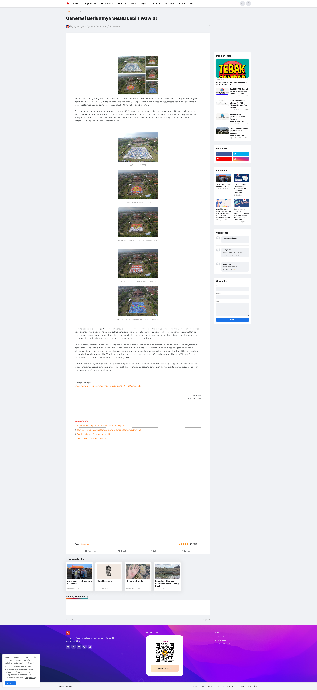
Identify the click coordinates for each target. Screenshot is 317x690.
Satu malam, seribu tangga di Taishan (79, 582)
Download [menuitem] (108, 4)
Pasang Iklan (252, 686)
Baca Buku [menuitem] (169, 3)
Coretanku (77, 11)
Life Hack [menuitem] (156, 3)
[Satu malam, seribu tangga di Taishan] (79, 571)
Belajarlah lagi (30, 678)
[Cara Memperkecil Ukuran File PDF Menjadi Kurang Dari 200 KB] (222, 103)
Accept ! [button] (10, 683)
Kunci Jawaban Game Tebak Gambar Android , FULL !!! (231, 83)
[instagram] (241, 159)
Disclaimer (231, 686)
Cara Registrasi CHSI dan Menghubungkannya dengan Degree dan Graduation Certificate (241, 214)
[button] (242, 3)
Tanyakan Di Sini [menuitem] (185, 3)
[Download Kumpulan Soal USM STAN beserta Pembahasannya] (222, 130)
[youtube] (224, 159)
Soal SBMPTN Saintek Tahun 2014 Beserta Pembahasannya (239, 91)
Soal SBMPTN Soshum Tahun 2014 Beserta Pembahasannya (239, 117)
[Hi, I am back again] (138, 571)
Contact (211, 686)
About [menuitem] (76, 3)
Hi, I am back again (134, 581)
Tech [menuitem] (132, 3)
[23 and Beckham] (109, 571)
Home (195, 686)
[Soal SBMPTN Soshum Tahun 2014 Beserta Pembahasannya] (222, 116)
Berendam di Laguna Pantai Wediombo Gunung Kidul (101, 425)
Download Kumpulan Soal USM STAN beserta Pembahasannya (239, 131)
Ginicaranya (219, 636)
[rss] (90, 647)
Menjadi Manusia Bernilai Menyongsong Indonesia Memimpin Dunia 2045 (110, 430)
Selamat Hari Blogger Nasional (91, 438)
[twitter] (241, 154)
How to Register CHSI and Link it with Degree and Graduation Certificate (240, 188)
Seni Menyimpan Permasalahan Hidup (94, 434)
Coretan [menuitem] (120, 3)
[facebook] (224, 154)
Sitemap (221, 686)
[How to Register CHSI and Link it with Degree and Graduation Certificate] (241, 178)
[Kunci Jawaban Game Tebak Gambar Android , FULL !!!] (232, 68)
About (202, 686)
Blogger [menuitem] (143, 3)
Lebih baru (72, 620)
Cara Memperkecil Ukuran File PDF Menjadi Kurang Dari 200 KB (238, 104)
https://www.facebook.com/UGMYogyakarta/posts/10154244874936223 (108, 386)
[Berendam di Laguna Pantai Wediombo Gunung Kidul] (167, 571)
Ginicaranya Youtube (222, 643)
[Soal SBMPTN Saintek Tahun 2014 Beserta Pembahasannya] (222, 91)
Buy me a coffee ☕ (165, 668)
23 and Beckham (104, 581)
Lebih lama (204, 620)
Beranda (69, 11)
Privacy (241, 686)
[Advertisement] (130, 47)
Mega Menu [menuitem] (90, 3)
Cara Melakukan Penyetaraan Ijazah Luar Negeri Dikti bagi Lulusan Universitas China (223, 213)
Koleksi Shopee (220, 640)
